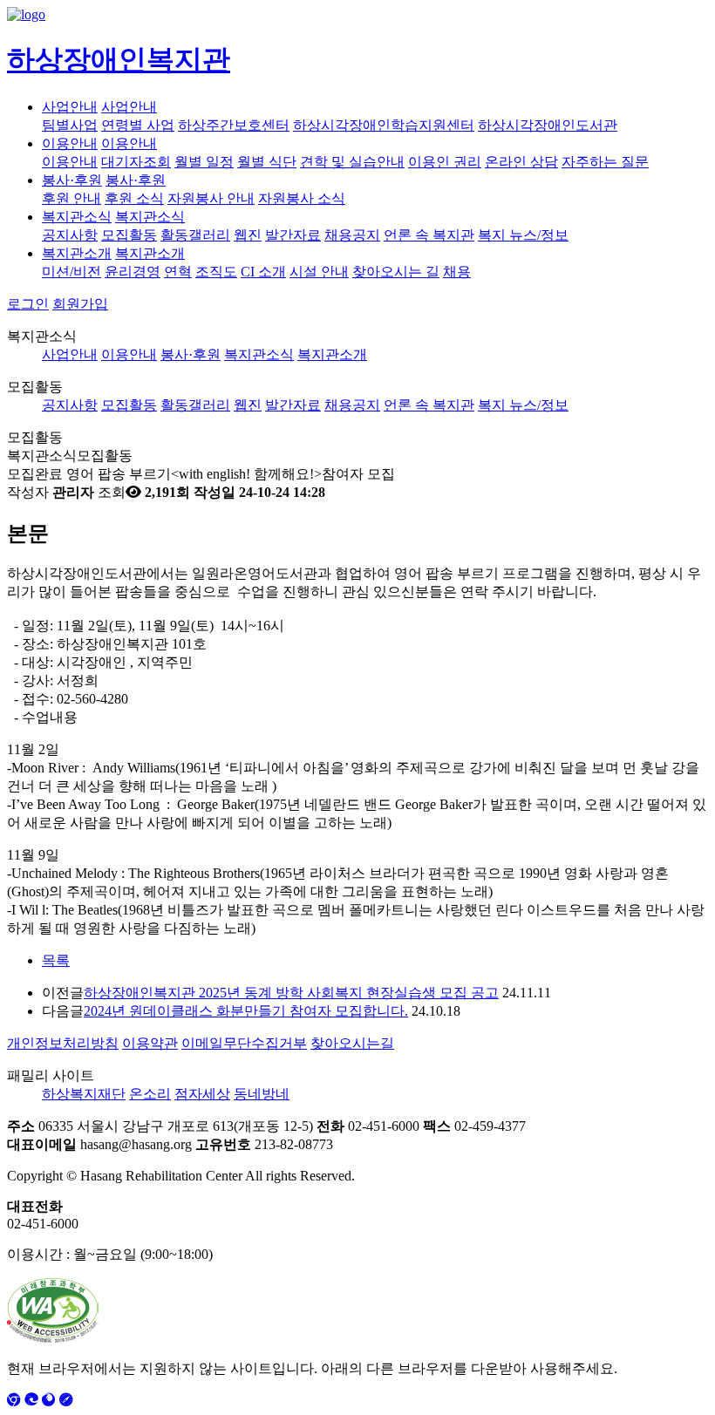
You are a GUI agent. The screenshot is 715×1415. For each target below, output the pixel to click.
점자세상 (202, 1093)
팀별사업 (70, 125)
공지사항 (70, 235)
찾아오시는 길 (395, 271)
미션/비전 (71, 271)
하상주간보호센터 (233, 125)
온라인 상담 (521, 161)
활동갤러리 (195, 235)
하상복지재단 (84, 1093)
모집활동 (129, 235)
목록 (56, 960)
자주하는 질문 (605, 161)
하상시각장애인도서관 (547, 125)
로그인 (28, 303)
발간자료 (293, 235)
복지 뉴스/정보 (523, 235)
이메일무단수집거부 (244, 1043)
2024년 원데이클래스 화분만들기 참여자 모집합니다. (246, 1010)
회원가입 (80, 303)
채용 (457, 271)
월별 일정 (204, 161)
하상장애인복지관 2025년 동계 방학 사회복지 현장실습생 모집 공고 (291, 992)
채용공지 (352, 235)
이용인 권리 (444, 161)
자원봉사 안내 (211, 198)
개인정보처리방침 (63, 1043)
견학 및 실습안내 (352, 161)
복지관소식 (77, 216)
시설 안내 (319, 271)
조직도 (216, 271)
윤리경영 (132, 271)
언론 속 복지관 (429, 235)
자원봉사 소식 (301, 198)
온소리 (150, 1093)
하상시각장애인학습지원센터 (383, 125)
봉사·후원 (72, 180)
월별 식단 (266, 161)
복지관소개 (77, 253)
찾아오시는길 (352, 1043)
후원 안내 (71, 198)
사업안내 (70, 106)
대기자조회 (136, 161)
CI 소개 (263, 271)
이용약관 (150, 1043)
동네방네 (261, 1093)
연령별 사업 (137, 125)
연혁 (178, 271)
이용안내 (70, 143)
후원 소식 (134, 198)
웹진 (248, 235)
